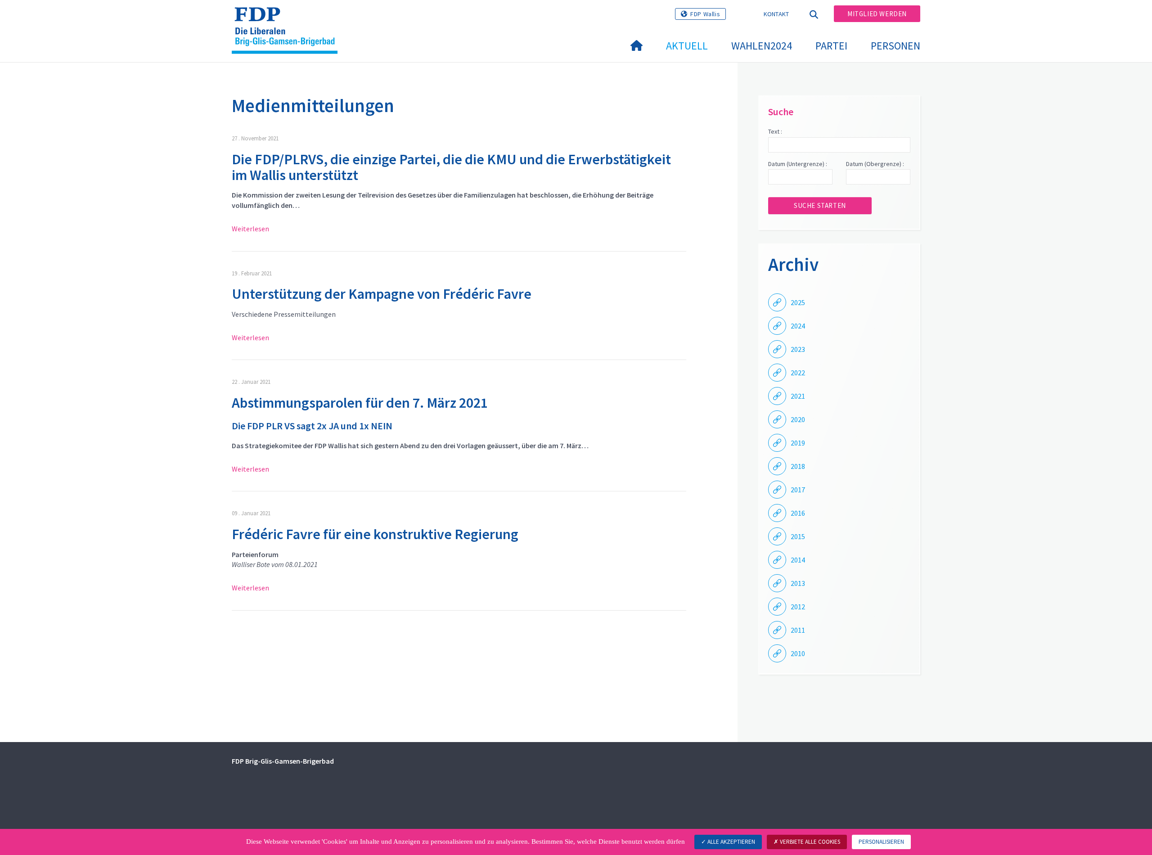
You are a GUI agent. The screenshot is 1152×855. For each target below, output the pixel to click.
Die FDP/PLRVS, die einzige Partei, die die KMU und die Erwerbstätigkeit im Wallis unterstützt (451, 167)
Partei (831, 46)
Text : (775, 131)
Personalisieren (881, 842)
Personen (895, 46)
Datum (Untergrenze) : (797, 164)
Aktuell (687, 46)
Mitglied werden (877, 13)
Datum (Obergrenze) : (875, 164)
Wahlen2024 (761, 46)
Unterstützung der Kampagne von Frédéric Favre (381, 294)
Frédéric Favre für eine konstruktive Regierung (375, 534)
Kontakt (776, 14)
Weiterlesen (250, 228)
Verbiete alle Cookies (809, 842)
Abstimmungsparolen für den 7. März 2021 (360, 403)
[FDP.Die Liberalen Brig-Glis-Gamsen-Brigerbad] (288, 18)
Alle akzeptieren (730, 842)
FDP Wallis (705, 14)
